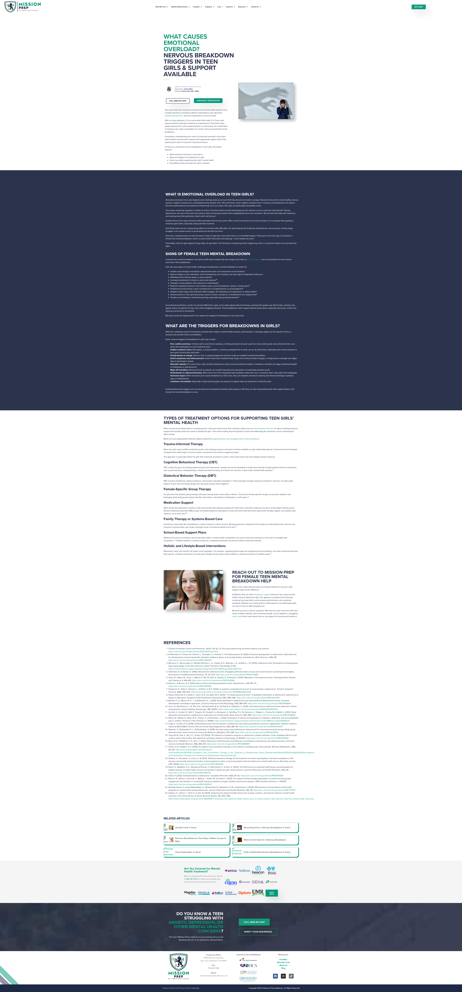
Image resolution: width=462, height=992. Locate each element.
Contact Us (255, 7)
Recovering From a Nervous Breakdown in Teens (267, 827)
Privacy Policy (184, 988)
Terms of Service (169, 988)
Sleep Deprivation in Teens (188, 852)
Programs (208, 7)
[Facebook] (275, 976)
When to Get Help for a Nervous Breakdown (265, 839)
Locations (196, 7)
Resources (241, 7)
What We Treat (161, 7)
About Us (229, 7)
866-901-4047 (192, 879)
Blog (283, 968)
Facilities (283, 959)
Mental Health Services (179, 7)
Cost (219, 7)
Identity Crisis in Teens (185, 827)
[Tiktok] (291, 976)
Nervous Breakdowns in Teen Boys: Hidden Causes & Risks (200, 840)
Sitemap (195, 988)
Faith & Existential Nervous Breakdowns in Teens (267, 852)
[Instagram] (283, 976)
